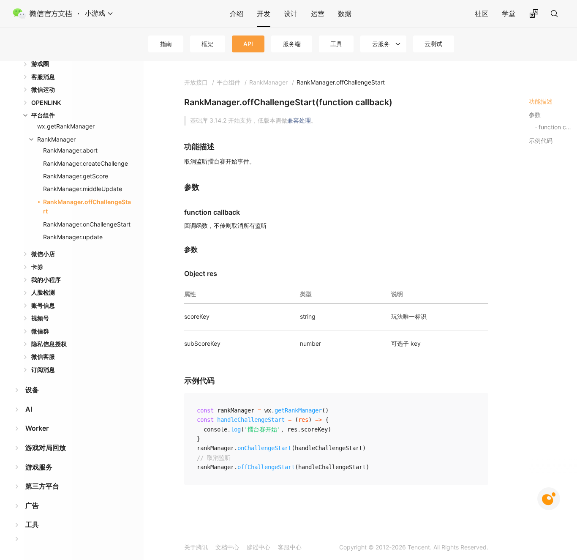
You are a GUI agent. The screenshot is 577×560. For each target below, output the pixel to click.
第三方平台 (42, 486)
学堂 (508, 13)
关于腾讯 (196, 547)
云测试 (433, 43)
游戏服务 (38, 467)
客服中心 (290, 547)
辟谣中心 (258, 547)
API (248, 43)
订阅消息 (43, 369)
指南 (166, 43)
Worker (37, 428)
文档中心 (227, 547)
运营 (317, 13)
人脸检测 (43, 292)
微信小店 (43, 253)
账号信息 (43, 305)
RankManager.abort (70, 150)
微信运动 (43, 89)
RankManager (56, 139)
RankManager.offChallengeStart (87, 206)
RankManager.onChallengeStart (87, 224)
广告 (32, 505)
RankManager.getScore (75, 176)
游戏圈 (40, 63)
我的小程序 (46, 279)
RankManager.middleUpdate (82, 188)
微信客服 (43, 356)
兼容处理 (299, 120)
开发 (263, 13)
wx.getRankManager (66, 126)
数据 (344, 13)
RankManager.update (73, 236)
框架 (207, 43)
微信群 (40, 331)
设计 (290, 13)
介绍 (236, 13)
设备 (32, 389)
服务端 (292, 43)
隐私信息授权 (49, 343)
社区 (481, 13)
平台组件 (43, 115)
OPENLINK (46, 102)
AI (28, 409)
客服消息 (43, 76)
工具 (336, 43)
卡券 (37, 266)
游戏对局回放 (45, 447)
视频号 (40, 318)
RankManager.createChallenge (85, 163)
